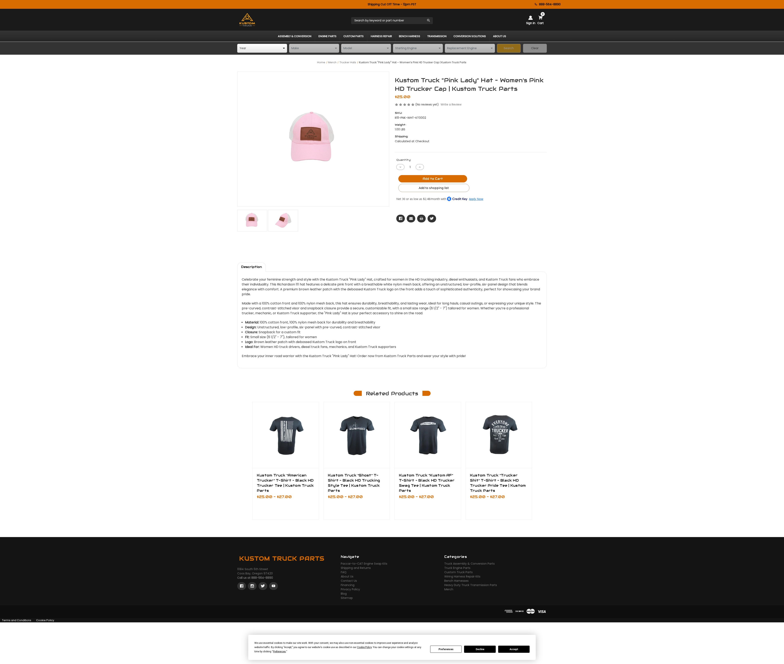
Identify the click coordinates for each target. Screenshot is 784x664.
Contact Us (349, 581)
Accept (514, 649)
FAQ (343, 572)
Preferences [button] (279, 651)
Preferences (446, 649)
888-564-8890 (550, 4)
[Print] (421, 218)
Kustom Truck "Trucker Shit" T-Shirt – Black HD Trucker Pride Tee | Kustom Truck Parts (498, 483)
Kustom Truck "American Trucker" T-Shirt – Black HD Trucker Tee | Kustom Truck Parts (285, 483)
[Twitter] (432, 218)
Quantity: (403, 160)
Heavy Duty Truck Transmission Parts (470, 585)
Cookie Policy (45, 620)
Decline (480, 649)
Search (509, 48)
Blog (344, 594)
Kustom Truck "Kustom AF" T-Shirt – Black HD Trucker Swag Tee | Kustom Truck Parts (427, 483)
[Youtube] (273, 586)
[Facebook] (401, 218)
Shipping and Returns (356, 568)
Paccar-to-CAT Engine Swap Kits (364, 564)
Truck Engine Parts (457, 568)
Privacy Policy (350, 589)
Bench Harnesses (456, 581)
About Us (347, 576)
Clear (535, 48)
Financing (347, 585)
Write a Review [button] (451, 104)
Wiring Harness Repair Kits (462, 576)
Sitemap (347, 598)
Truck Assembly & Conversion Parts (469, 564)
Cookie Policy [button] (364, 647)
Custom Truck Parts (458, 572)
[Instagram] (252, 586)
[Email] (411, 218)
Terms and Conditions (16, 620)
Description (251, 267)
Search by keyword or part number (379, 20)
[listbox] (262, 48)
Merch (448, 589)
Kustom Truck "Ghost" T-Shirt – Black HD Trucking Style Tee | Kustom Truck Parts (354, 483)
